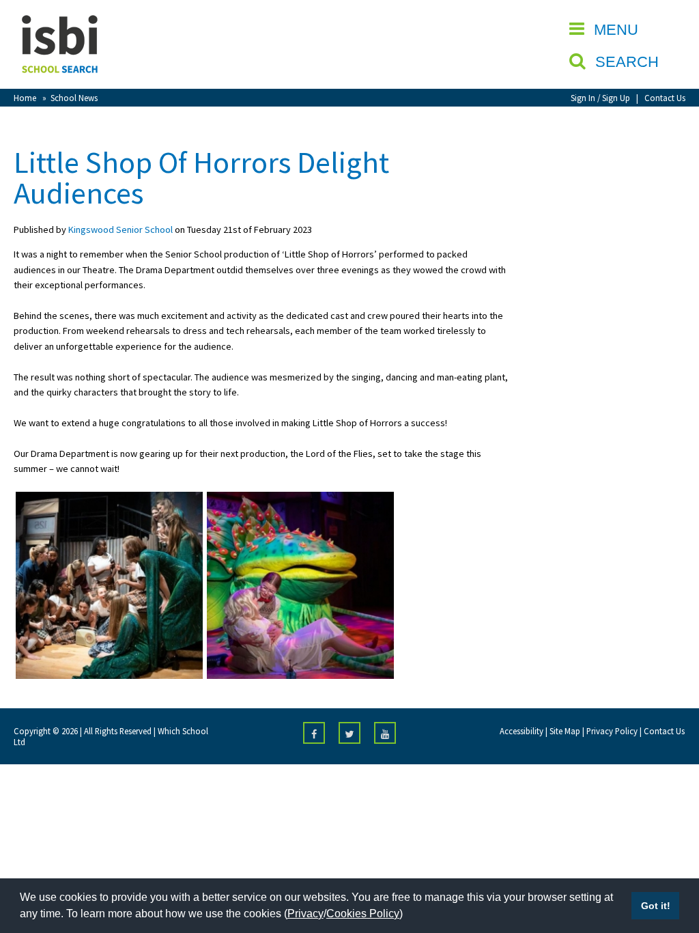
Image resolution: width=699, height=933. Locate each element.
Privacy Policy (612, 730)
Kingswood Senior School (120, 229)
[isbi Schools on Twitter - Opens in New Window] (349, 733)
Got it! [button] (655, 905)
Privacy (305, 913)
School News (74, 97)
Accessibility (521, 730)
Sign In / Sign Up (600, 97)
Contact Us (664, 97)
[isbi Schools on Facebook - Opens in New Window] (314, 733)
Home (25, 97)
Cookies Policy (362, 913)
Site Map (565, 730)
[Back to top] (668, 857)
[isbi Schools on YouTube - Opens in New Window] (385, 733)
